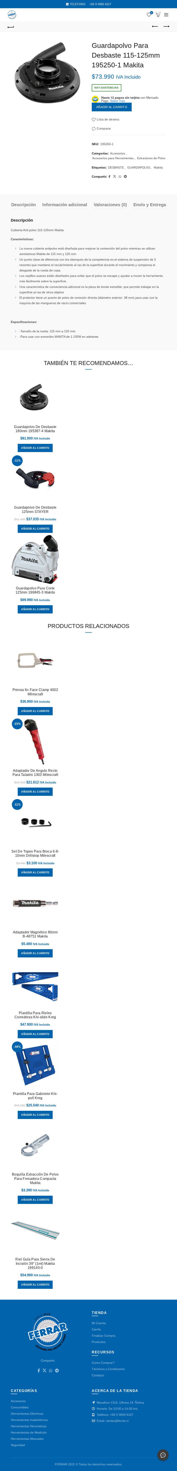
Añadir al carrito (111, 107)
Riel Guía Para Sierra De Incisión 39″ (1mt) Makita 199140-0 (35, 1263)
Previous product (155, 26)
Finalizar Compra (103, 1335)
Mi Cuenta (99, 1323)
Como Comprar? (103, 1362)
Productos (99, 1342)
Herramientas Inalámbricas (29, 1420)
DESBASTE (116, 167)
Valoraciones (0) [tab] (110, 204)
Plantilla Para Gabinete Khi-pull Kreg (35, 1096)
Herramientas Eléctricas (27, 1413)
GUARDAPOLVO (138, 167)
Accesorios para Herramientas (113, 158)
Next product (166, 26)
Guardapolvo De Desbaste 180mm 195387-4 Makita (35, 429)
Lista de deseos (151, 12)
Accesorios (117, 153)
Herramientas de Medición (29, 1432)
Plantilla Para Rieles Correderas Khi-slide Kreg (35, 1015)
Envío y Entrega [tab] (149, 204)
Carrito (96, 1329)
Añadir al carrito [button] (35, 447)
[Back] (11, 26)
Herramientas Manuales (27, 1438)
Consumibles (19, 1407)
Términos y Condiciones (108, 1369)
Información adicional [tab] (64, 204)
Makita (158, 167)
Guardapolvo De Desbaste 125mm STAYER (35, 509)
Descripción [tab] (23, 204)
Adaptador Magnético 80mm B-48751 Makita (35, 934)
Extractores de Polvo (151, 158)
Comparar (104, 128)
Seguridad (18, 1445)
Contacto (98, 1375)
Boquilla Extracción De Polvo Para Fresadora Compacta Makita (35, 1178)
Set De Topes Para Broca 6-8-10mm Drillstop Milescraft (35, 853)
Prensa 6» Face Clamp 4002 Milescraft (35, 692)
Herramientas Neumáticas (28, 1426)
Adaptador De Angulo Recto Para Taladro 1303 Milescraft (35, 773)
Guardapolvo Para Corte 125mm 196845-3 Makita (35, 590)
